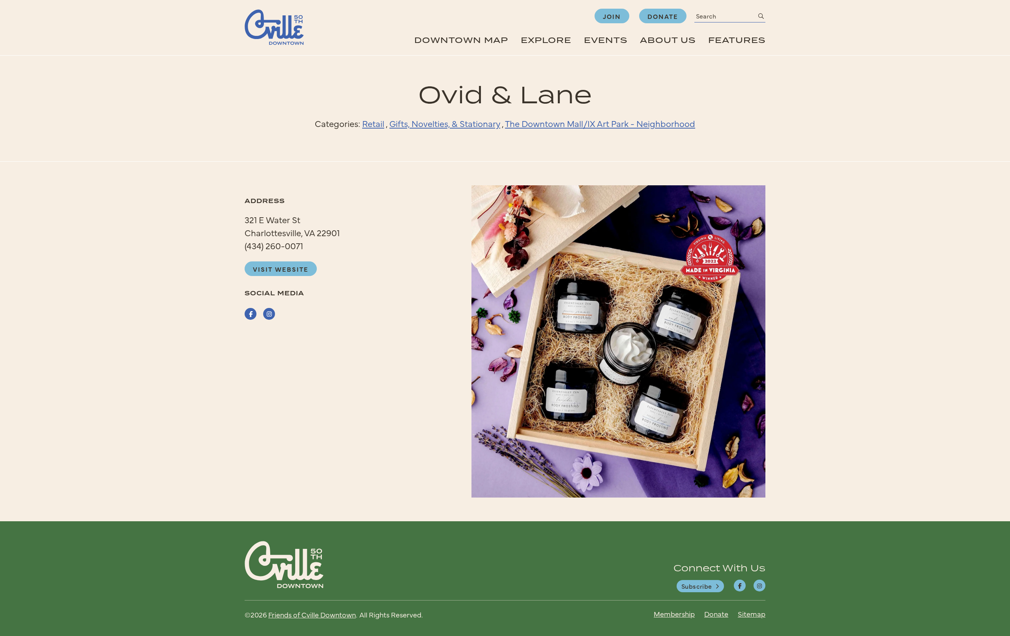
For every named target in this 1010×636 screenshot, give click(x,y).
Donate (662, 16)
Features (736, 40)
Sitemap (751, 614)
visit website (281, 269)
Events (605, 40)
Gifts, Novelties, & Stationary (444, 123)
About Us (668, 40)
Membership (674, 614)
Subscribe (696, 586)
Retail (373, 123)
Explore (546, 40)
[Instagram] (759, 585)
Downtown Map (461, 40)
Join (612, 16)
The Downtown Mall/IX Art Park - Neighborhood (600, 123)
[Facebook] (740, 585)
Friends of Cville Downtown (312, 614)
